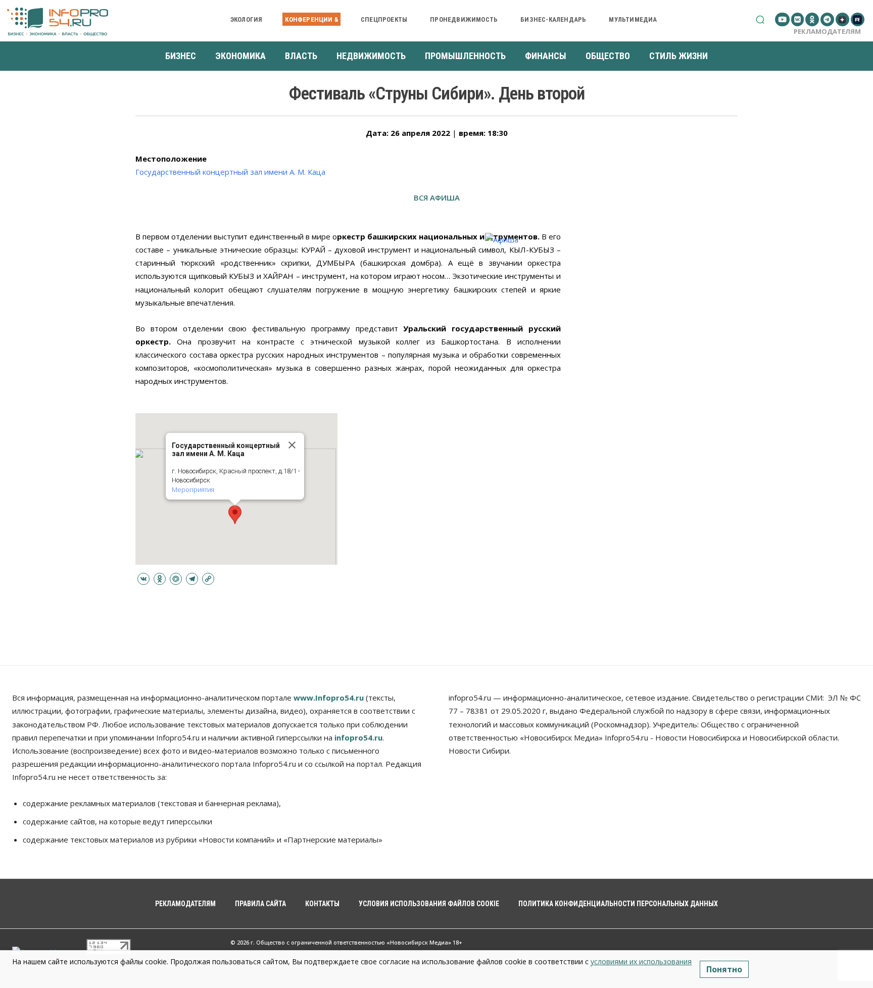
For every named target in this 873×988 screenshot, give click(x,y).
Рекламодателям (827, 31)
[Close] (292, 445)
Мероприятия (193, 489)
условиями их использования (641, 961)
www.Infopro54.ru (329, 698)
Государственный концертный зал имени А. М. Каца (230, 172)
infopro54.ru (358, 737)
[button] (760, 19)
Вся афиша (437, 197)
